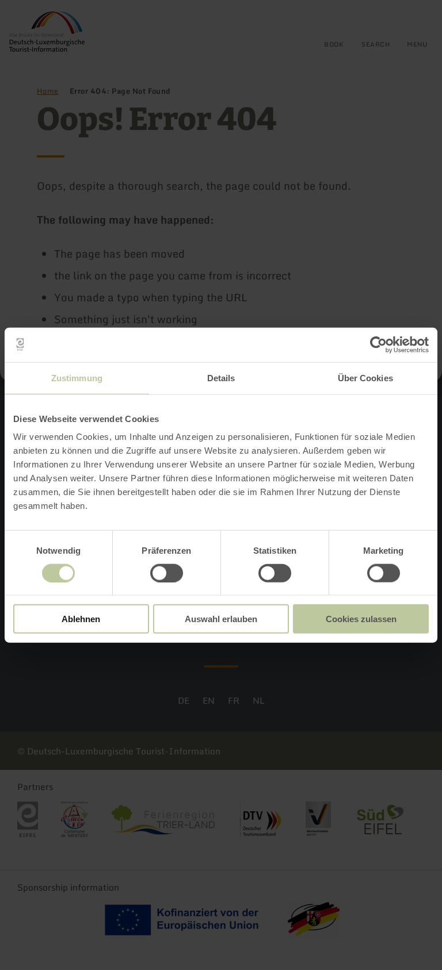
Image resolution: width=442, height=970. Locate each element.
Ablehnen (81, 619)
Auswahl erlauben (221, 619)
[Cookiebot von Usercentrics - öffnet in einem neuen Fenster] (378, 344)
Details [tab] (221, 377)
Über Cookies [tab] (365, 377)
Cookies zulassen (361, 619)
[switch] (166, 572)
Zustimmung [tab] (76, 377)
